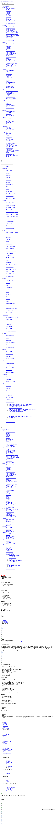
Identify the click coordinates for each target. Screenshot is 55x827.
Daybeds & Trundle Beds (11, 63)
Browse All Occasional (11, 98)
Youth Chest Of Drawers (11, 53)
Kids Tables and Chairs (11, 57)
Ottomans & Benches (10, 82)
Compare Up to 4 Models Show (48, 809)
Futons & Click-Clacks (11, 65)
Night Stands (8, 17)
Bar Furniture (9, 38)
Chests (7, 18)
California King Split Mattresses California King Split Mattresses (22, 409)
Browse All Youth (9, 66)
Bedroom (5, 7)
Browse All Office (10, 108)
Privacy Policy (6, 748)
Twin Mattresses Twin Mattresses (16, 411)
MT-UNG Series (9, 140)
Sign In (4, 742)
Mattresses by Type (10, 414)
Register (5, 743)
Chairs (7, 76)
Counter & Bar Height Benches (12, 35)
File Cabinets (8, 106)
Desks (7, 58)
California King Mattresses (11, 145)
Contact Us (5, 726)
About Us (5, 722)
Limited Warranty (7, 750)
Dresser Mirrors (9, 15)
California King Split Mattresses (12, 150)
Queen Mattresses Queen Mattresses (16, 406)
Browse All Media (10, 123)
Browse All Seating (10, 87)
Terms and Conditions (8, 749)
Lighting (5, 126)
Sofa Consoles (9, 95)
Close (2, 616)
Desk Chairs (8, 59)
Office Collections (10, 101)
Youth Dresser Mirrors (10, 51)
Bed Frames (8, 133)
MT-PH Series (9, 138)
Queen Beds (8, 11)
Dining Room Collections (11, 26)
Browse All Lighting (10, 129)
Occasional (5, 89)
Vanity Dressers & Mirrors (11, 20)
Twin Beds (8, 13)
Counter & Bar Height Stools (12, 34)
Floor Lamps (8, 128)
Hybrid (7, 156)
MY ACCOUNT (6, 776)
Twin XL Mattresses (10, 151)
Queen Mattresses (9, 148)
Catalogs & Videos (7, 753)
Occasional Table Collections (12, 91)
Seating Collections (10, 70)
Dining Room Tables (10, 28)
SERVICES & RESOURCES (9, 783)
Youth (4, 42)
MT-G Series (8, 134)
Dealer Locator (6, 724)
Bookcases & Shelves (10, 105)
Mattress (5, 132)
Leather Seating (9, 86)
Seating (4, 69)
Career (4, 727)
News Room (6, 734)
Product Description (5, 580)
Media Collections (10, 118)
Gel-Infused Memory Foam (12, 155)
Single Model (3, 609)
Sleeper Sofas (9, 74)
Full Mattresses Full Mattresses (15, 408)
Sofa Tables (8, 94)
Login (7, 780)
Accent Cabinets (9, 112)
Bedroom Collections (10, 8)
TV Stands (8, 120)
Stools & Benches (9, 21)
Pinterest (5, 735)
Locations (5, 723)
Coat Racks (8, 114)
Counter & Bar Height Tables (12, 31)
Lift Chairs (8, 80)
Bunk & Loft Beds (10, 64)
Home (4, 620)
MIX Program (6, 728)
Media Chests (9, 19)
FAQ (4, 736)
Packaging (3, 601)
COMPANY (6, 757)
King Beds (8, 9)
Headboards (8, 45)
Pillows (7, 142)
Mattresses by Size (10, 402)
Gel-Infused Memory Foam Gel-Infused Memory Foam (20, 416)
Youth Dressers (9, 49)
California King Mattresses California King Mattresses (20, 404)
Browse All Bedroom (10, 23)
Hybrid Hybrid (12, 417)
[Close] (1, 427)
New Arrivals (6, 6)
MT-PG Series (9, 137)
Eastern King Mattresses (11, 146)
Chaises (7, 81)
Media (4, 117)
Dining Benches (9, 30)
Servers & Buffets (9, 36)
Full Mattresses (9, 149)
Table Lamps (8, 127)
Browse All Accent (10, 115)
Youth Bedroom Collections (12, 43)
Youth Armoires (9, 54)
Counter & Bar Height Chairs (12, 32)
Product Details (4, 590)
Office (4, 100)
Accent (4, 110)
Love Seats (8, 75)
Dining (4, 25)
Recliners (8, 78)
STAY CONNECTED (8, 769)
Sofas (7, 72)
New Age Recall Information (7, 1)
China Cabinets (9, 37)
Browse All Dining (10, 40)
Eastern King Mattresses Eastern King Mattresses (19, 405)
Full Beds (8, 12)
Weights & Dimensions (5, 582)
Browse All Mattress (10, 143)
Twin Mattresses (9, 152)
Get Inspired (5, 751)
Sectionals (8, 71)
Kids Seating (8, 55)
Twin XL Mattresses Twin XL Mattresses (17, 410)
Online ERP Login (7, 741)
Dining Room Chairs (10, 29)
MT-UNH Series (9, 139)
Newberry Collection (11, 641)
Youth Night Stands (10, 52)
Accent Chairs (9, 77)
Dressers (8, 14)
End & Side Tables (10, 93)
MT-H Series (8, 135)
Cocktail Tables (9, 92)
